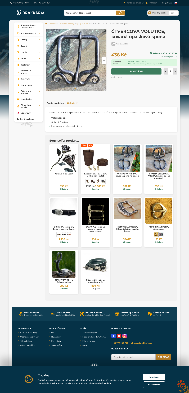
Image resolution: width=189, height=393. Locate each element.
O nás (53, 333)
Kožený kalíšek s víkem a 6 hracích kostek (95, 175)
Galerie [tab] (72, 103)
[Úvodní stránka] (46, 24)
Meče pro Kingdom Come (94, 337)
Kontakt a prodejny (135, 3)
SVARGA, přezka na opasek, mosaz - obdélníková (95, 229)
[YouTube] (119, 336)
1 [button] (74, 88)
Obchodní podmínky (29, 337)
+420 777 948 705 (21, 3)
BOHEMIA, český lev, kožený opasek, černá (64, 228)
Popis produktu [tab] (55, 103)
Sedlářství (53, 24)
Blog (84, 345)
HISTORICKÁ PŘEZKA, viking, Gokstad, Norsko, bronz (127, 229)
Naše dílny (56, 337)
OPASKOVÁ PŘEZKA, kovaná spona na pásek (127, 175)
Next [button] (104, 60)
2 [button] (77, 88)
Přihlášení (153, 3)
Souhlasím (154, 377)
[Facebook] (113, 336)
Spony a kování (82, 24)
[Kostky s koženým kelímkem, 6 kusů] (98, 181)
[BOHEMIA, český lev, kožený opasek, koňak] (69, 234)
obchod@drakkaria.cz (141, 343)
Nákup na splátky (28, 345)
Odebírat (163, 357)
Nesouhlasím (154, 384)
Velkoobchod (26, 341)
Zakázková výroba (90, 333)
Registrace (167, 3)
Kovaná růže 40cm (64, 174)
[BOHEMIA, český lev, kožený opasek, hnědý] (58, 234)
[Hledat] (120, 13)
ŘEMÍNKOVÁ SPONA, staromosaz (159, 228)
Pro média (56, 341)
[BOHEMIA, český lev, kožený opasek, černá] (64, 234)
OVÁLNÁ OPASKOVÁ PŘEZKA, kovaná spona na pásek (158, 176)
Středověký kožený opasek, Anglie (95, 281)
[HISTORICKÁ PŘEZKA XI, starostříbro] (161, 234)
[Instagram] (124, 336)
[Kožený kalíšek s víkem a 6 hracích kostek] (93, 181)
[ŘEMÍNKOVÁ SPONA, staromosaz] (156, 234)
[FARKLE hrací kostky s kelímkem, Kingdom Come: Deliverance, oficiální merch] (103, 181)
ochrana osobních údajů (99, 383)
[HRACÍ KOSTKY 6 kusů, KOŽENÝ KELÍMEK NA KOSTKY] (87, 181)
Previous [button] (48, 60)
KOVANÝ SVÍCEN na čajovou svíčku (64, 281)
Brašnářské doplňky (66, 24)
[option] (76, 60)
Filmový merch (89, 341)
